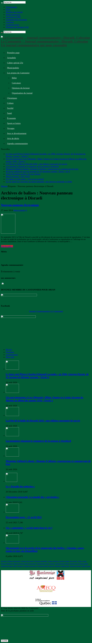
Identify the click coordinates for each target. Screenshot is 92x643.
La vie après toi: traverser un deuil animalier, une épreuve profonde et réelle (39, 181)
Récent (9, 349)
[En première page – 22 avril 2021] (12, 512)
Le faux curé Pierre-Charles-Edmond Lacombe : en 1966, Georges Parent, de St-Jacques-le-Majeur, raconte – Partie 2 (47, 376)
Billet (14, 78)
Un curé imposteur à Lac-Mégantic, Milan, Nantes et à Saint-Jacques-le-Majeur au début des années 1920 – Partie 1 (45, 399)
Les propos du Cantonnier (18, 73)
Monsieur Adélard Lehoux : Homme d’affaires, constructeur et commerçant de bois (42, 169)
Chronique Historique (7, 563)
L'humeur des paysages (27, 561)
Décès (14, 566)
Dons (8, 9)
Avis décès (4, 561)
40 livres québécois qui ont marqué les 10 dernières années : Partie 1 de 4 (38, 171)
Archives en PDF (13, 17)
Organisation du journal (22, 93)
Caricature (16, 83)
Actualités (11, 57)
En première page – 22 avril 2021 (24, 517)
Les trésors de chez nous (30, 566)
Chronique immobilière (40, 561)
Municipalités (13, 68)
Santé (9, 113)
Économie (11, 118)
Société (10, 108)
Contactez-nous (12, 24)
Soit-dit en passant (64, 561)
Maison (4, 186)
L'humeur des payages (43, 563)
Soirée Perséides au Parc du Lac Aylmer (23, 174)
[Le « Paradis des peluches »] (11, 481)
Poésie (67, 563)
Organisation (11, 7)
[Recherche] (2, 32)
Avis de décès (13, 138)
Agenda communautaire (17, 143)
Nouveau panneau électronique (20, 205)
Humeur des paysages (30, 563)
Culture (10, 103)
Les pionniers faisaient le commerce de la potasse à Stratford (32, 166)
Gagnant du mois (74, 563)
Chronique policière (75, 566)
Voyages (10, 128)
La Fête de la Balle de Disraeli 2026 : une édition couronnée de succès (36, 164)
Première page (13, 52)
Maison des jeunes (19, 563)
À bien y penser (82, 561)
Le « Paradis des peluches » (20, 486)
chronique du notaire (7, 566)
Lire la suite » (7, 246)
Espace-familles (83, 563)
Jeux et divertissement (16, 133)
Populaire (10, 352)
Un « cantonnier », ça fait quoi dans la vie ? (29, 527)
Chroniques (12, 98)
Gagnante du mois (60, 563)
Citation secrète (65, 566)
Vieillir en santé (86, 566)
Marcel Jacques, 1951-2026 (18, 176)
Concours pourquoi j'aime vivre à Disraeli (48, 566)
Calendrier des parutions (16, 19)
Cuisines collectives (53, 561)
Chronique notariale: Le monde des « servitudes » (32, 497)
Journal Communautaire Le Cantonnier (46, 311)
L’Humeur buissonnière (13, 561)
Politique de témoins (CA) (17, 27)
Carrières (10, 22)
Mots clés (10, 357)
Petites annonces (13, 14)
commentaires (12, 354)
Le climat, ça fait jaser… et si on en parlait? (25, 179)
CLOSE (4, 641)
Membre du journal (14, 12)
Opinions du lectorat (21, 88)
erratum (52, 563)
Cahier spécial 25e (15, 63)
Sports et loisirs (14, 123)
